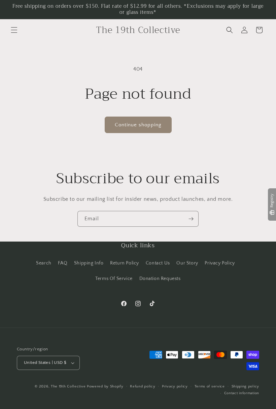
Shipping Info (89, 263)
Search (43, 263)
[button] (14, 30)
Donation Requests (160, 278)
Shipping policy (246, 386)
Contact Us (158, 263)
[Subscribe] (190, 219)
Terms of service (210, 386)
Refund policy (142, 386)
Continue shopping (138, 125)
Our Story (187, 263)
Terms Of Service (114, 278)
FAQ (62, 263)
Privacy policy (175, 386)
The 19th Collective (68, 386)
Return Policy (124, 263)
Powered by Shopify (105, 386)
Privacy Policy (220, 263)
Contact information (241, 393)
